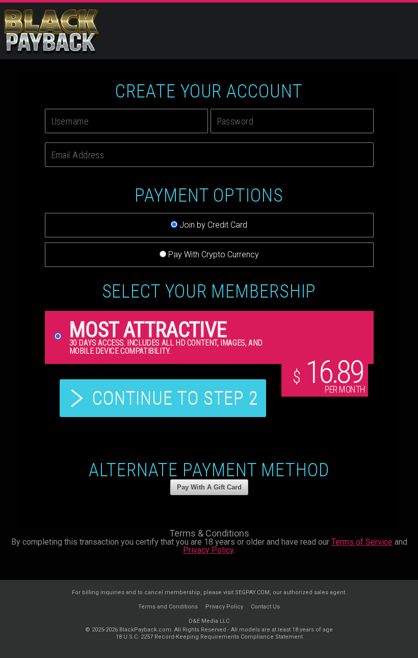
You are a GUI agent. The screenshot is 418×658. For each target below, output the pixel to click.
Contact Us (265, 606)
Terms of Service (362, 542)
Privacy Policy (208, 550)
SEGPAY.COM (252, 592)
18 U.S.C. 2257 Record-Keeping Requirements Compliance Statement (209, 636)
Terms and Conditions (168, 606)
